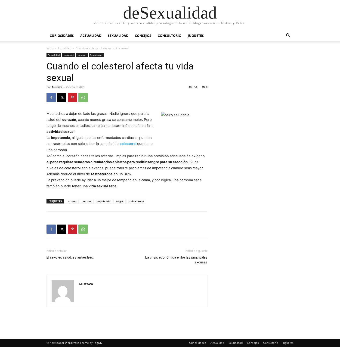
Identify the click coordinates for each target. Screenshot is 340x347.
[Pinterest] (72, 97)
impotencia (103, 201)
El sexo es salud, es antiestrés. (70, 257)
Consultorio (169, 35)
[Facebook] (51, 97)
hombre (87, 201)
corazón (72, 201)
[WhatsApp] (83, 97)
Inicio (49, 48)
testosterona (136, 201)
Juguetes (196, 35)
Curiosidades (62, 35)
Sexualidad (118, 35)
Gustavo (57, 87)
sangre (119, 201)
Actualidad (90, 35)
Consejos (143, 35)
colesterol (128, 143)
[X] (61, 97)
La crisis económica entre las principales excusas (176, 259)
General (81, 54)
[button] (288, 36)
